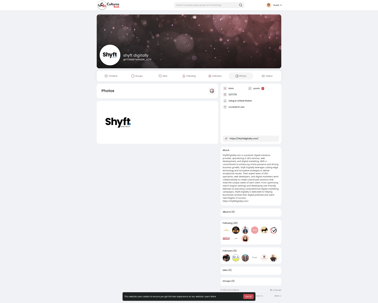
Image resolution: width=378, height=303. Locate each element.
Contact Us (258, 296)
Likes (225, 270)
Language (276, 290)
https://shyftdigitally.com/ (244, 138)
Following (228, 223)
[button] (209, 5)
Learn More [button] (210, 296)
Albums (227, 212)
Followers (228, 251)
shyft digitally (135, 55)
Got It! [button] (248, 296)
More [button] (277, 295)
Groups (227, 281)
